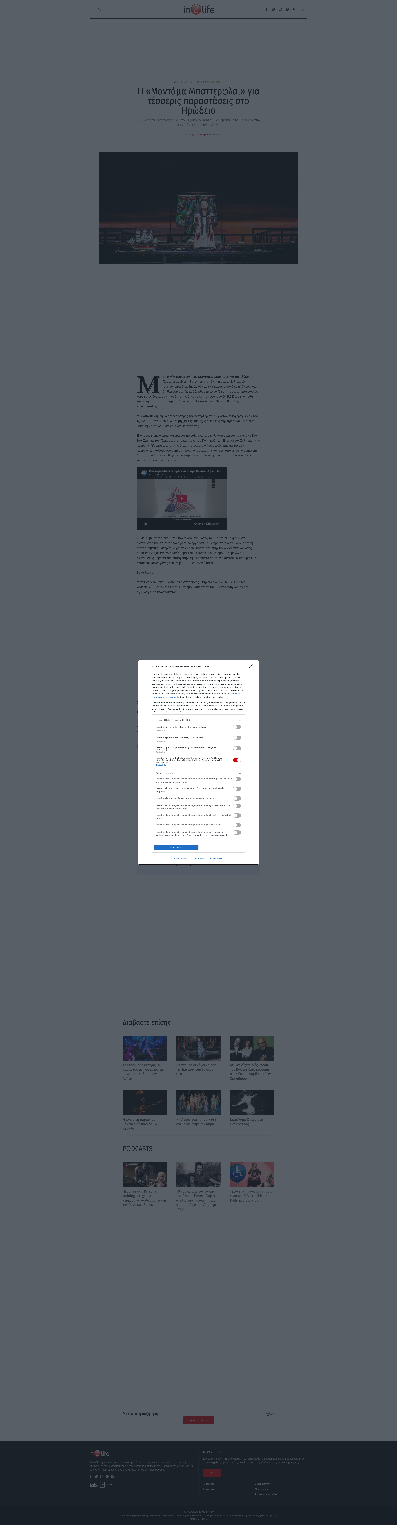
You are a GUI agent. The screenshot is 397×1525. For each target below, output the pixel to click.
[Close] (252, 667)
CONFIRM (176, 847)
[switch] (237, 727)
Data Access (198, 858)
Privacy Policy (216, 858)
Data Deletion (181, 858)
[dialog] (198, 762)
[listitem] (198, 720)
